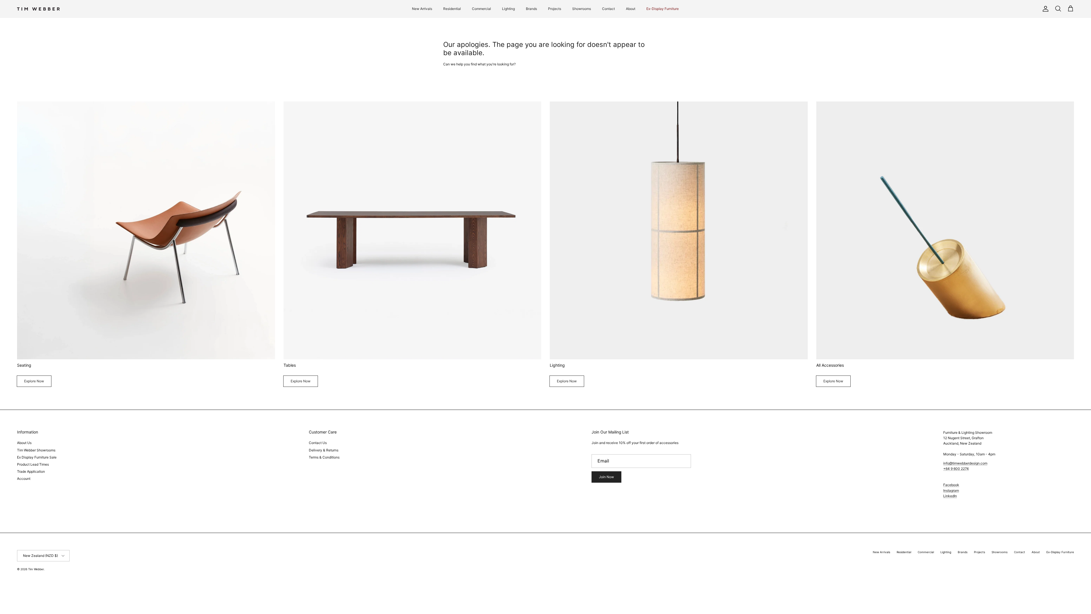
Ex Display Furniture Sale (37, 457)
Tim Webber (36, 569)
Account (23, 478)
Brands (531, 9)
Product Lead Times (33, 464)
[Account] (1044, 8)
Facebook (951, 485)
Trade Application (31, 471)
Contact (608, 9)
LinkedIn (950, 496)
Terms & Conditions (324, 457)
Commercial (481, 9)
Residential (452, 9)
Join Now (606, 477)
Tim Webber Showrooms (36, 450)
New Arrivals (422, 9)
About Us (24, 443)
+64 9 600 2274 (956, 468)
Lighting (508, 9)
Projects (554, 9)
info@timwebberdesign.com (965, 463)
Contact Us (318, 443)
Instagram (951, 490)
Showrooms (581, 9)
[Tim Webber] (38, 9)
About (630, 9)
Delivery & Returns (323, 450)
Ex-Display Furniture (662, 9)
